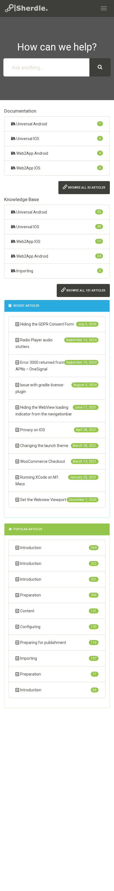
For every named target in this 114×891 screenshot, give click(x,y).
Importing (58, 271)
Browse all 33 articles (86, 187)
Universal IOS (58, 138)
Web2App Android (58, 153)
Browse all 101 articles (85, 290)
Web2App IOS (58, 168)
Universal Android (58, 124)
